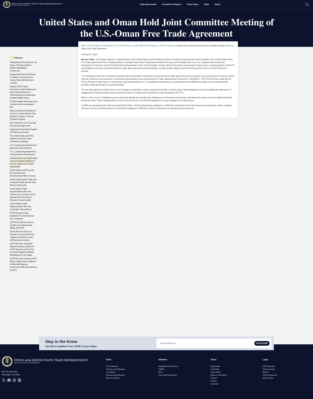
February (170, 46)
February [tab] (18, 58)
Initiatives (162, 360)
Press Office (107, 46)
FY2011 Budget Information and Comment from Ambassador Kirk (23, 104)
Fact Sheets (110, 372)
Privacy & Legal (269, 369)
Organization (215, 366)
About (217, 4)
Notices (265, 372)
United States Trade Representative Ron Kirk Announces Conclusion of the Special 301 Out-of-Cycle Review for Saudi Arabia (22, 194)
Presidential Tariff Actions (168, 366)
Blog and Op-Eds (112, 378)
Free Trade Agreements (167, 375)
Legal (265, 360)
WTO (160, 372)
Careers (214, 381)
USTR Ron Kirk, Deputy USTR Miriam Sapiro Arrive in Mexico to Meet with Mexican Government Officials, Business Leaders (23, 264)
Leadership (215, 369)
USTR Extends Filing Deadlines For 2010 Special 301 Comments (22, 216)
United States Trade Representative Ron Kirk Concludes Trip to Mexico (21, 206)
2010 (162, 46)
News (206, 4)
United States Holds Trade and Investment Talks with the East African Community (23, 182)
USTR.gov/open (269, 366)
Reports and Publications (115, 369)
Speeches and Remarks (115, 375)
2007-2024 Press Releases (146, 46)
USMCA (161, 369)
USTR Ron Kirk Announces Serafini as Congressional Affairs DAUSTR (22, 225)
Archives (214, 378)
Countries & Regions (171, 4)
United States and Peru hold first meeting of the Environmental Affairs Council (22, 173)
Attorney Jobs (268, 378)
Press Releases (112, 366)
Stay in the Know (61, 341)
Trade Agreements (148, 4)
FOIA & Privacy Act (270, 375)
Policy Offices (94, 46)
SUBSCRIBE (262, 343)
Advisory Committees (219, 375)
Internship (214, 384)
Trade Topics (193, 4)
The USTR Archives (123, 46)
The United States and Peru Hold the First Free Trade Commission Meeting (22, 138)
